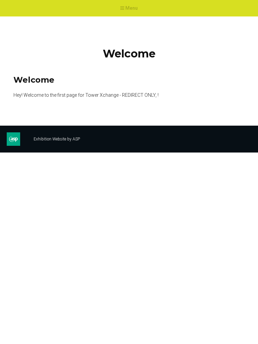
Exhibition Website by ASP (57, 139)
